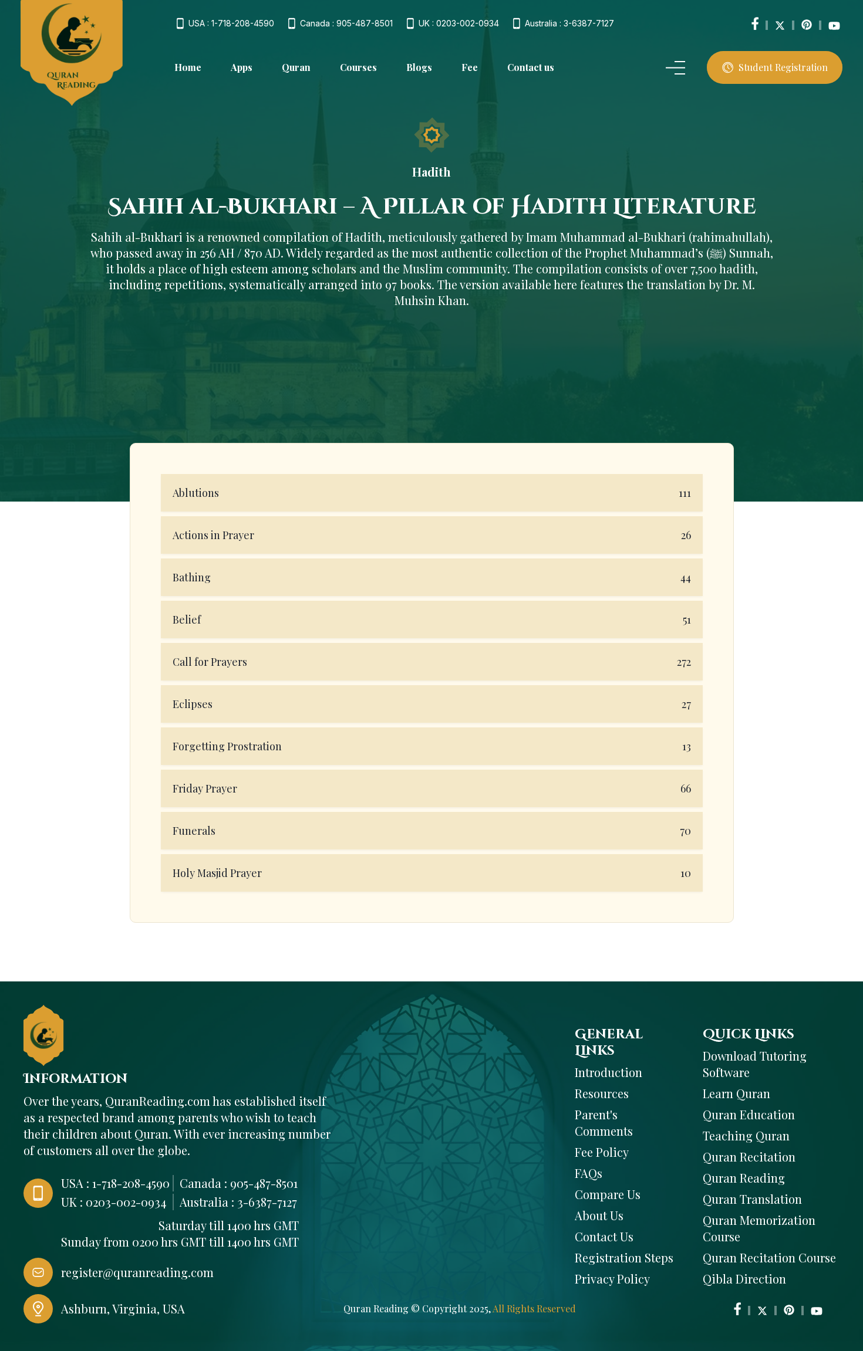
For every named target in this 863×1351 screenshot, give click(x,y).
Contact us (530, 67)
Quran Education (749, 1114)
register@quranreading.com (137, 1272)
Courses (358, 67)
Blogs (419, 67)
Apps (241, 67)
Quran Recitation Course (769, 1257)
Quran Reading (744, 1178)
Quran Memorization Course (759, 1228)
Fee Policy (602, 1152)
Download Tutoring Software (755, 1064)
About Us (599, 1215)
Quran (296, 67)
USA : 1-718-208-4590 (231, 23)
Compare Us (607, 1194)
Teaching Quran (746, 1135)
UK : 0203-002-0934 (459, 23)
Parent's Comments (604, 1122)
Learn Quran (736, 1093)
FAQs (588, 1173)
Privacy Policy (612, 1278)
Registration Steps (624, 1257)
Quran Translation (752, 1199)
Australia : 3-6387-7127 (569, 23)
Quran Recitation (749, 1156)
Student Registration (783, 67)
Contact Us (604, 1236)
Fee (469, 67)
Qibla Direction (744, 1278)
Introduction (608, 1072)
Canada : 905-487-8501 (346, 23)
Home (187, 67)
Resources (602, 1093)
